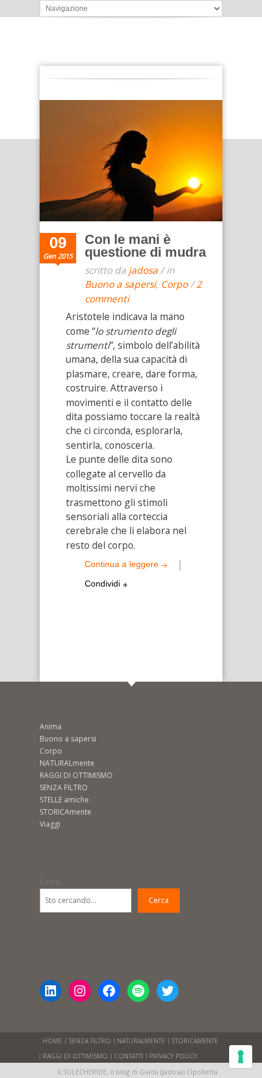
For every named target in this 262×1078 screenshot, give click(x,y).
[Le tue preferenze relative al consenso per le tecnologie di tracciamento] (240, 1056)
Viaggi (50, 824)
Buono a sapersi (120, 284)
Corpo (174, 284)
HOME (52, 1041)
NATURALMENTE (141, 1041)
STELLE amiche (64, 799)
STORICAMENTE (194, 1041)
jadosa (143, 270)
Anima (51, 726)
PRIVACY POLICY (173, 1056)
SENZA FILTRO (64, 787)
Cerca (50, 882)
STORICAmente (65, 812)
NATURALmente (67, 763)
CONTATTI (128, 1056)
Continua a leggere (121, 564)
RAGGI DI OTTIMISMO (76, 775)
